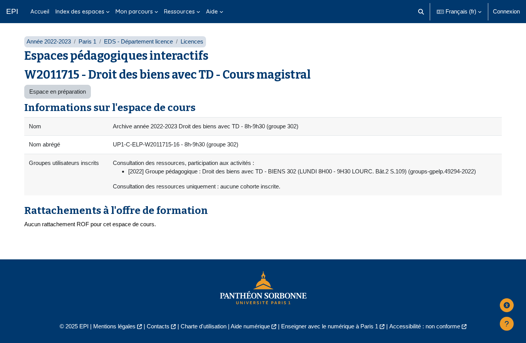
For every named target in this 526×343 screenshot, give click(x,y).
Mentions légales (114, 326)
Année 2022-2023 (49, 41)
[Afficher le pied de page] (507, 324)
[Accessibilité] (507, 305)
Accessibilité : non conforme (424, 326)
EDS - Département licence (138, 41)
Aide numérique (250, 326)
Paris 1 (87, 41)
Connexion (506, 11)
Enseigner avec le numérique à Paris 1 (329, 326)
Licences (192, 41)
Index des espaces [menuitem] (79, 11)
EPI (12, 11)
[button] (421, 11)
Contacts (158, 326)
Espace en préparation (57, 91)
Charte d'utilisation (203, 326)
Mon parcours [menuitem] (134, 11)
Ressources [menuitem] (179, 11)
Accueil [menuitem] (39, 11)
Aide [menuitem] (212, 11)
